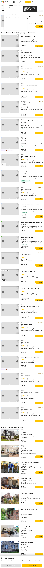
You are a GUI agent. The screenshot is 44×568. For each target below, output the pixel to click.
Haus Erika (23, 431)
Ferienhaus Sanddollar (26, 68)
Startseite (2, 8)
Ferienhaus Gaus (25, 342)
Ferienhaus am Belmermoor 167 (29, 509)
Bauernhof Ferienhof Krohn (27, 103)
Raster (41, 10)
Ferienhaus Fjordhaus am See (28, 36)
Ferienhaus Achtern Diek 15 (28, 156)
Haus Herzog (24, 446)
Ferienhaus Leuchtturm (26, 52)
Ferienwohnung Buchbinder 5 (28, 409)
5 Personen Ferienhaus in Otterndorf (30, 288)
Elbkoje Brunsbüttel (26, 478)
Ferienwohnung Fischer (26, 324)
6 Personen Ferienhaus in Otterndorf (30, 121)
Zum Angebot (39, 26)
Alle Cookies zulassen (32, 565)
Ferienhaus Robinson (26, 254)
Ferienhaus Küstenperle (27, 542)
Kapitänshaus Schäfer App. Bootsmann (30, 462)
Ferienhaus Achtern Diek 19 (28, 271)
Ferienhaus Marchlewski (27, 493)
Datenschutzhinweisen (18, 561)
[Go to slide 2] (9, 77)
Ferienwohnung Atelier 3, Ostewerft (30, 392)
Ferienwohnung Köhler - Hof (28, 138)
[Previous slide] (3, 20)
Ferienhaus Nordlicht (26, 375)
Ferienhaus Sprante (25, 526)
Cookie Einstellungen (11, 565)
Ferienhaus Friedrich (26, 189)
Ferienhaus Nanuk (25, 171)
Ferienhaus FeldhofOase (27, 237)
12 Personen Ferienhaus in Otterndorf (30, 85)
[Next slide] (17, 40)
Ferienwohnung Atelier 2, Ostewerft (30, 357)
